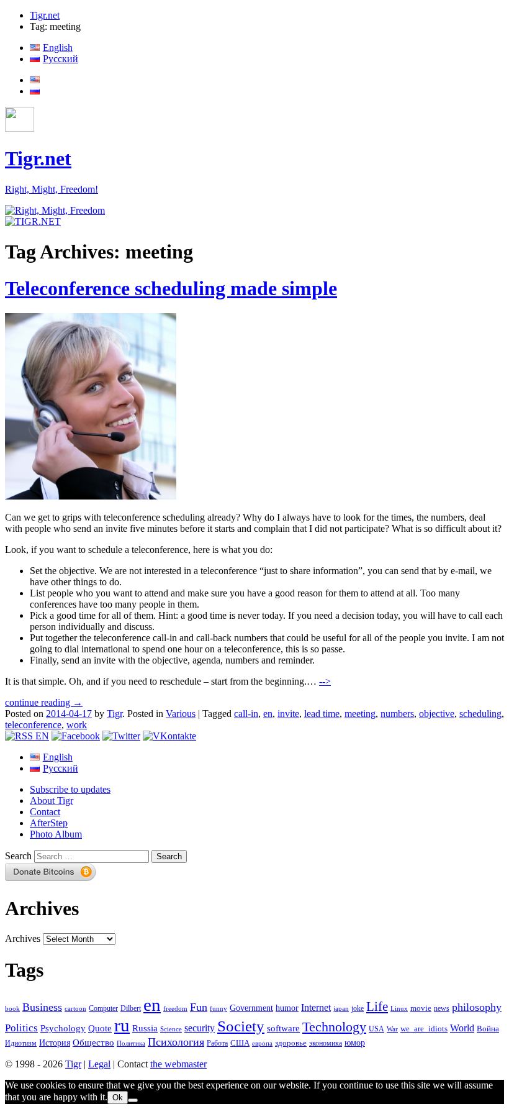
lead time (322, 713)
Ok (117, 1097)
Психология (176, 1042)
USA (376, 1029)
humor (287, 1008)
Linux (399, 1008)
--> (325, 681)
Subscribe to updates (70, 789)
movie (420, 1008)
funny (218, 1008)
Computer (103, 1008)
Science (171, 1029)
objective (436, 713)
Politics (21, 1028)
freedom (175, 1008)
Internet (316, 1007)
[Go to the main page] (55, 210)
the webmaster (178, 1064)
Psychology (63, 1028)
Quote (100, 1028)
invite (288, 713)
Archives (22, 938)
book (12, 1008)
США (240, 1043)
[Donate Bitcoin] (51, 877)
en (268, 713)
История (54, 1042)
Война (488, 1029)
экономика (325, 1043)
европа (262, 1043)
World (462, 1028)
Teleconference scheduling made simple (171, 288)
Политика (131, 1043)
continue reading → (44, 702)
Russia (145, 1028)
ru (122, 1025)
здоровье (291, 1042)
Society (240, 1025)
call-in (246, 713)
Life (377, 1006)
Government (251, 1008)
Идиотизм (21, 1043)
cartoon (75, 1008)
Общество (93, 1042)
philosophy (477, 1007)
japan (341, 1008)
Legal (99, 1064)
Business (42, 1007)
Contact (45, 811)
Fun (198, 1007)
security (199, 1028)
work (76, 724)
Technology (334, 1027)
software (283, 1028)
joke (357, 1009)
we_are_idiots (424, 1028)
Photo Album (56, 834)
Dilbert (130, 1009)
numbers (397, 713)
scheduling (480, 713)
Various (181, 713)
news (441, 1008)
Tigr (114, 713)
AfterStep (49, 823)
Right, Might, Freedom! (51, 189)
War (392, 1029)
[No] (133, 1100)
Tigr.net (45, 15)
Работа (217, 1043)
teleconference (33, 724)
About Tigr (51, 800)
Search (18, 856)
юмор (355, 1042)
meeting (360, 713)
